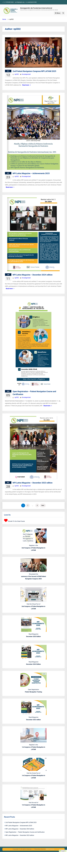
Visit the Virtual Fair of (33, 606)
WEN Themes (50, 849)
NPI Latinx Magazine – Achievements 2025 (31, 173)
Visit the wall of (33, 805)
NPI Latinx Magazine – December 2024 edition (32, 275)
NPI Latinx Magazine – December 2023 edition (32, 483)
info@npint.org (20, 2)
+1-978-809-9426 (9, 2)
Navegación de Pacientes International (36, 8)
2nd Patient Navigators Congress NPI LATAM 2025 (34, 71)
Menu (58, 13)
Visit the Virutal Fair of (33, 775)
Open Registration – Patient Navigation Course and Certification (25, 832)
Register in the (33, 548)
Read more (25, 85)
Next (42, 505)
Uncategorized (26, 74)
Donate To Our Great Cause (16, 521)
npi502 (16, 74)
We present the (33, 576)
